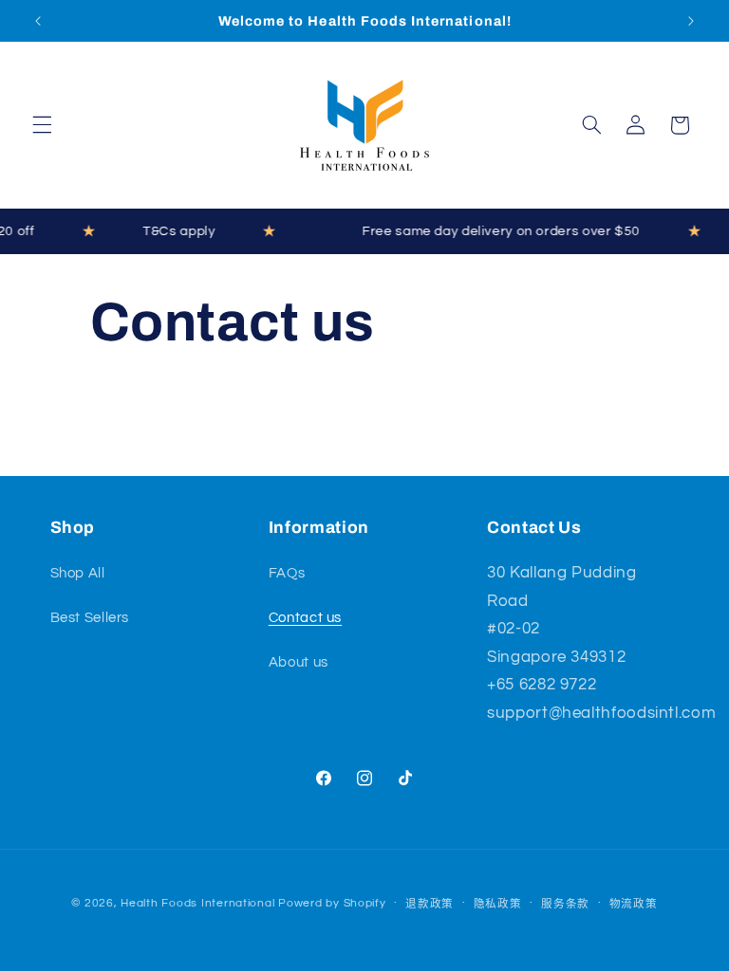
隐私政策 (498, 904)
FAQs (287, 573)
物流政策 (633, 904)
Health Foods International (197, 903)
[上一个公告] (38, 21)
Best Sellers (90, 618)
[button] (42, 125)
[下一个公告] (691, 21)
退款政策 (429, 904)
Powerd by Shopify (332, 903)
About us (298, 662)
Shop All (77, 573)
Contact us (305, 618)
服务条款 (565, 904)
